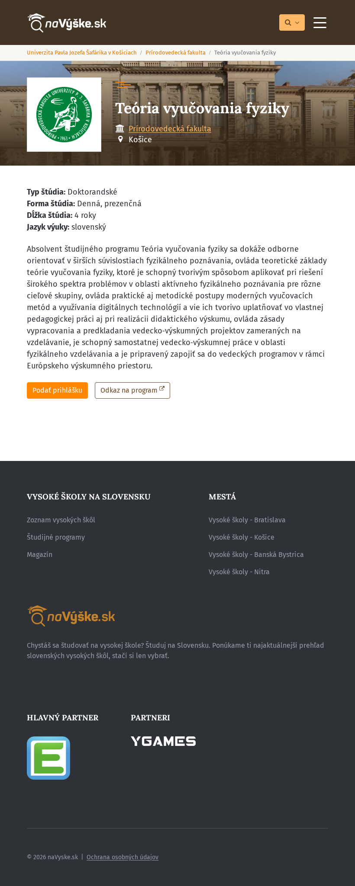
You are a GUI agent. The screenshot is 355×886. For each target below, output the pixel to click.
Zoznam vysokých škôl (61, 520)
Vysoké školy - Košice (241, 537)
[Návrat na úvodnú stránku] (66, 22)
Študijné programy (56, 537)
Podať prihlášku (57, 390)
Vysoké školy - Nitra (239, 572)
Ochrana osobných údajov (122, 857)
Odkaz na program (129, 390)
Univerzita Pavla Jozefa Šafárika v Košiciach (82, 52)
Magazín (39, 554)
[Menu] (320, 22)
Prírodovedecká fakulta (175, 52)
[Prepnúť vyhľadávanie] (292, 22)
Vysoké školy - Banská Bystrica (256, 554)
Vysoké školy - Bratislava (247, 520)
